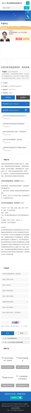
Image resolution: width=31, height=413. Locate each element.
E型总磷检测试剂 (12, 338)
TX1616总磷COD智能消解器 (15, 342)
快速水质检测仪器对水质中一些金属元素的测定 (15, 131)
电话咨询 (28, 18)
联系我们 (23, 97)
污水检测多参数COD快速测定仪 (22, 385)
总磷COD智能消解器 (22, 367)
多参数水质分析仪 (7, 385)
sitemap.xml (17, 406)
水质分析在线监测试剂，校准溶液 (7, 367)
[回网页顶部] (28, 12)
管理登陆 (17, 408)
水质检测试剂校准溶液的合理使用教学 (14, 123)
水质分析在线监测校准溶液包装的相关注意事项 (15, 115)
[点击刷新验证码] (15, 322)
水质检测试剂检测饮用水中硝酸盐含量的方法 (15, 147)
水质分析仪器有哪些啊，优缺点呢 (12, 139)
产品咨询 (8, 97)
